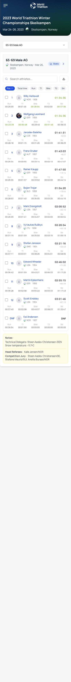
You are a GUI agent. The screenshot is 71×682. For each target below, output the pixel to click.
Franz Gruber (30, 150)
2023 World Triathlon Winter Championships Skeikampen (27, 20)
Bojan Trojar (30, 187)
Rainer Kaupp (30, 169)
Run (33, 88)
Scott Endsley (31, 298)
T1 (41, 88)
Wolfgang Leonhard (34, 114)
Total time (22, 88)
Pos (8, 88)
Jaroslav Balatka (32, 132)
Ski (63, 88)
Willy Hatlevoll (31, 96)
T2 (56, 88)
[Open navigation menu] (5, 5)
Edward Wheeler (32, 261)
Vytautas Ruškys (32, 224)
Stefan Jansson (32, 243)
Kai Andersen (30, 316)
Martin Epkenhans (33, 280)
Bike (48, 88)
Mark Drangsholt (32, 206)
